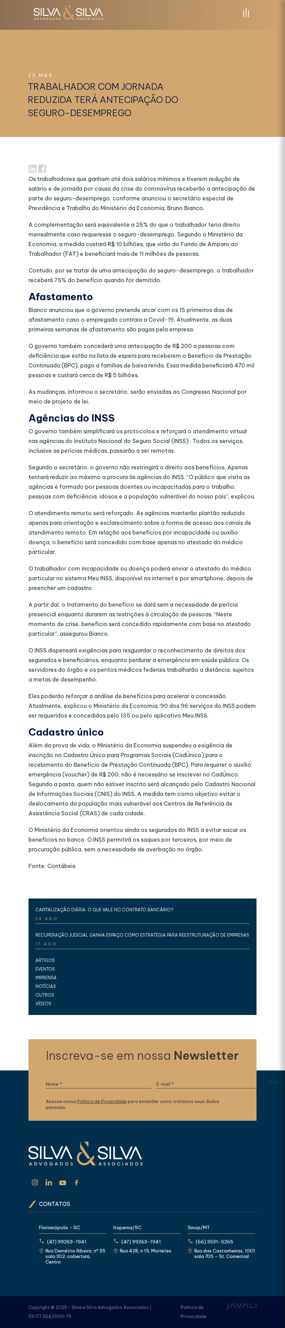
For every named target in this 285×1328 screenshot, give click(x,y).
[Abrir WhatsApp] (267, 1310)
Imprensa (46, 977)
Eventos (45, 969)
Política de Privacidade (102, 1101)
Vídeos (43, 1003)
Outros (44, 995)
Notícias (45, 986)
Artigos (45, 960)
